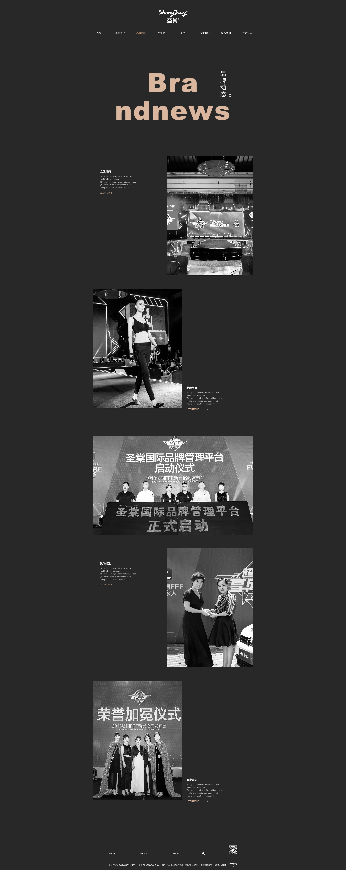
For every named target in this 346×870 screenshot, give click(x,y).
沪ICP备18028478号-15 (148, 865)
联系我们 (112, 853)
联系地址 (143, 853)
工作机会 (175, 853)
